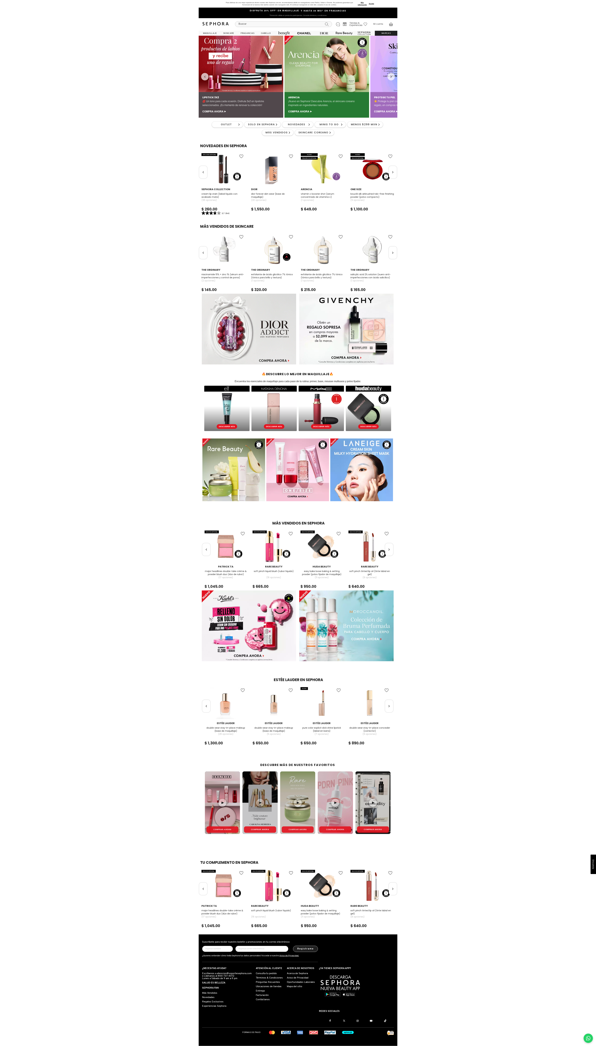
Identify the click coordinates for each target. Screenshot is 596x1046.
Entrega (260, 991)
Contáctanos (263, 999)
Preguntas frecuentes (268, 982)
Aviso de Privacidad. (289, 956)
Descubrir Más (227, 426)
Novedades (208, 997)
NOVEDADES (296, 124)
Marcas (386, 33)
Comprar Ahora (222, 829)
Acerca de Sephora (297, 973)
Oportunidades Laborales (301, 982)
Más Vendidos (209, 993)
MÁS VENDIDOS (277, 132)
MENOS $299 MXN (364, 124)
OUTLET (226, 124)
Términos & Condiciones (269, 978)
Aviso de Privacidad (297, 978)
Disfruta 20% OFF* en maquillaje (274, 11)
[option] (241, 77)
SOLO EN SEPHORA (261, 124)
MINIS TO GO (329, 124)
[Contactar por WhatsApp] (588, 1038)
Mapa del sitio (294, 986)
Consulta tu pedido (266, 973)
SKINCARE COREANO (313, 132)
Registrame (305, 949)
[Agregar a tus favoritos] (241, 157)
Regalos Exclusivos (213, 1002)
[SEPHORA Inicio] (216, 24)
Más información (362, 4)
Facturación (262, 995)
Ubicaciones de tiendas (269, 986)
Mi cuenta (378, 24)
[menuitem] (210, 33)
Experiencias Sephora (214, 1006)
